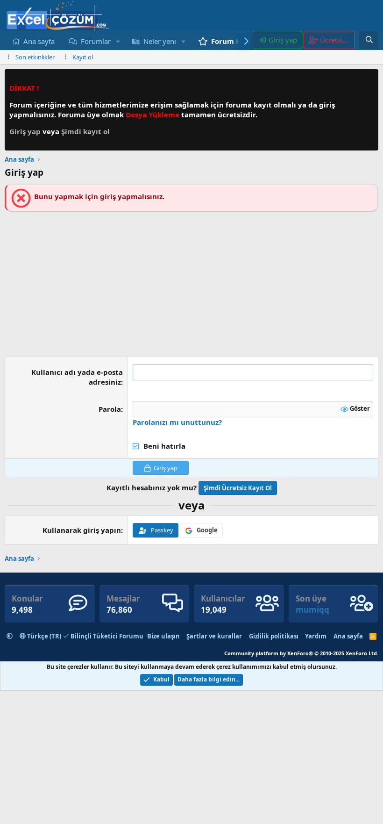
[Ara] (369, 39)
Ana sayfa (39, 41)
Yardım (315, 636)
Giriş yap (26, 131)
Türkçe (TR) (43, 636)
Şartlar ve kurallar (214, 636)
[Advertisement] (191, 281)
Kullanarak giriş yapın (82, 530)
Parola (110, 409)
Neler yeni (159, 41)
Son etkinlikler (35, 57)
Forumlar (96, 41)
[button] (117, 41)
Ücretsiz (336, 39)
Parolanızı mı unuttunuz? (177, 422)
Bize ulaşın (163, 636)
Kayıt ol (82, 57)
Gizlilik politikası (273, 636)
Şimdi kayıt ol (85, 131)
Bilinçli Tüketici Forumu (107, 636)
